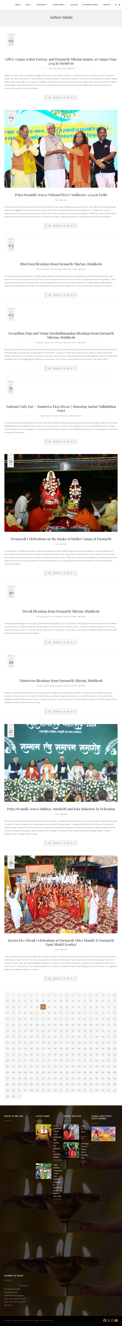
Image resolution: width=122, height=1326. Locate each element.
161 (61, 1043)
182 (73, 1049)
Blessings (39, 269)
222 (85, 1060)
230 (19, 1066)
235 (49, 1066)
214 (37, 1060)
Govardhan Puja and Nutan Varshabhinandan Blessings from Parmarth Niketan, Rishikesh (61, 335)
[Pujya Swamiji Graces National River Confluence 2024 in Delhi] (61, 149)
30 (73, 1001)
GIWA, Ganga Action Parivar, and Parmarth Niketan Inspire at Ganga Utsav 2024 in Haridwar (61, 61)
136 (25, 1037)
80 (31, 1019)
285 (7, 1084)
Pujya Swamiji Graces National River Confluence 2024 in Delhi (61, 194)
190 (7, 1054)
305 (13, 1090)
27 (55, 1001)
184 (85, 1049)
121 (49, 1031)
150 (108, 1037)
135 (19, 1037)
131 (108, 1031)
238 (67, 1066)
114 (7, 1031)
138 (37, 1037)
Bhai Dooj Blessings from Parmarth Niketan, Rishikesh (61, 264)
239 (73, 1066)
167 (97, 1043)
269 (25, 1078)
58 (13, 1013)
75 (114, 1013)
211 (19, 1060)
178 (49, 1049)
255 (55, 1072)
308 (31, 1090)
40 (19, 1007)
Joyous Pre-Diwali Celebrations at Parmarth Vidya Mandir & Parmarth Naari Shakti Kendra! (61, 942)
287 (19, 1084)
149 (103, 1037)
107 (79, 1025)
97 (19, 1025)
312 (55, 1090)
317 (85, 1090)
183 (79, 1049)
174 (25, 1049)
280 (91, 1078)
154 (19, 1043)
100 (37, 1025)
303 (114, 1084)
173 (19, 1049)
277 (73, 1078)
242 (91, 1066)
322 (114, 1090)
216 (49, 1060)
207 (108, 1054)
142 (61, 1037)
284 (114, 1078)
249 (19, 1072)
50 (79, 1007)
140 (49, 1037)
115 (13, 1031)
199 (61, 1054)
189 (114, 1049)
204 (91, 1054)
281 (97, 1078)
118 (31, 1031)
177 (43, 1049)
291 (43, 1084)
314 (67, 1090)
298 (85, 1084)
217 (55, 1060)
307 (25, 1090)
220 (73, 1060)
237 (61, 1066)
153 (13, 1043)
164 (79, 1043)
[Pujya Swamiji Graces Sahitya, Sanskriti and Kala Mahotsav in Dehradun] (61, 763)
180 (61, 1049)
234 (43, 1066)
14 (90, 995)
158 (43, 1043)
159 (49, 1043)
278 (79, 1078)
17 (108, 995)
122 (55, 1031)
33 (91, 1001)
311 (49, 1090)
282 (103, 1078)
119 (37, 1031)
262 (97, 1072)
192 (19, 1054)
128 (91, 1031)
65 (55, 1013)
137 (31, 1037)
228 (7, 1066)
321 (108, 1090)
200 (67, 1054)
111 (103, 1025)
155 (25, 1043)
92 (103, 1019)
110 (97, 1025)
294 (61, 1084)
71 (91, 1013)
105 (67, 1025)
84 (55, 1019)
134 (13, 1037)
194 (31, 1054)
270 (31, 1078)
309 (37, 1090)
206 (103, 1054)
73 (103, 1013)
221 (79, 1060)
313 (61, 1090)
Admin (72, 68)
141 (55, 1037)
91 (97, 1019)
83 (49, 1019)
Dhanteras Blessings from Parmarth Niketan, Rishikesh (61, 680)
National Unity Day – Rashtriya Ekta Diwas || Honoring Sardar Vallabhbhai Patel (61, 408)
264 (108, 1072)
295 (67, 1084)
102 (49, 1025)
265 (114, 1072)
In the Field (51, 68)
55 (108, 1007)
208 (114, 1054)
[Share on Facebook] (64, 97)
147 (91, 1037)
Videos (63, 68)
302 (108, 1084)
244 (103, 1066)
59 (19, 1013)
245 (108, 1066)
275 (61, 1078)
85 (61, 1019)
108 (85, 1025)
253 (43, 1072)
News (59, 68)
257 (67, 1072)
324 (13, 1096)
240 (79, 1066)
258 (73, 1072)
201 (73, 1054)
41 (25, 1007)
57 (7, 1013)
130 (103, 1031)
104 (61, 1025)
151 (114, 1037)
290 (37, 1084)
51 (85, 1007)
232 (31, 1066)
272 (43, 1078)
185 (91, 1049)
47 (61, 1007)
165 (85, 1043)
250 (25, 1072)
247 (7, 1072)
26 (49, 1001)
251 (31, 1072)
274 (55, 1078)
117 (25, 1031)
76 (7, 1019)
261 (91, 1072)
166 (91, 1043)
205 (97, 1054)
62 (37, 1013)
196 (43, 1054)
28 (61, 1001)
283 (108, 1078)
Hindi (52, 269)
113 (114, 1025)
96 (13, 1025)
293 (55, 1084)
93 (108, 1019)
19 (7, 1001)
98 (25, 1025)
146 (85, 1037)
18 (114, 995)
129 (97, 1031)
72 (97, 1013)
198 (55, 1054)
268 (19, 1078)
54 (103, 1007)
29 (67, 1001)
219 (67, 1060)
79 (25, 1019)
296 (73, 1084)
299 (91, 1084)
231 (25, 1066)
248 (13, 1072)
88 (79, 1019)
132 (114, 1031)
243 (97, 1066)
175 (31, 1049)
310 (43, 1090)
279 (85, 1078)
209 (7, 1060)
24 (37, 1001)
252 (37, 1072)
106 (73, 1025)
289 (31, 1084)
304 (7, 1090)
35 (103, 1001)
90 (91, 1019)
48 (67, 1007)
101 (43, 1025)
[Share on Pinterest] (74, 97)
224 (97, 1060)
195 (37, 1054)
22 (25, 1001)
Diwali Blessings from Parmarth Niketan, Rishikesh (61, 611)
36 (108, 1001)
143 (67, 1037)
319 (97, 1090)
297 (79, 1084)
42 (31, 1007)
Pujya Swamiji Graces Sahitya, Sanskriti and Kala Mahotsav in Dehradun (61, 809)
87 (73, 1019)
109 (91, 1025)
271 (37, 1078)
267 (13, 1078)
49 (73, 1007)
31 (79, 1001)
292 (49, 1084)
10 (67, 995)
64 (49, 1013)
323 (7, 1096)
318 (91, 1090)
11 (73, 995)
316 (79, 1090)
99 (31, 1025)
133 (7, 1037)
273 (49, 1078)
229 (13, 1066)
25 (43, 1001)
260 (85, 1072)
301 (103, 1084)
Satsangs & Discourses (63, 269)
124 (67, 1031)
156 (31, 1043)
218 (61, 1060)
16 (102, 995)
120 (43, 1031)
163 (73, 1043)
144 (73, 1037)
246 (114, 1066)
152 (7, 1043)
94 (114, 1019)
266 (7, 1078)
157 (37, 1043)
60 (25, 1013)
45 (49, 1007)
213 (31, 1060)
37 (114, 1001)
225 (103, 1060)
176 (37, 1049)
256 (61, 1072)
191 (13, 1054)
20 (13, 1001)
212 (25, 1060)
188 (108, 1049)
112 (108, 1025)
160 (55, 1043)
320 (103, 1090)
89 (85, 1019)
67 (67, 1013)
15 (96, 995)
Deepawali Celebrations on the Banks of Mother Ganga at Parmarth (61, 539)
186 (97, 1049)
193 (25, 1054)
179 (55, 1049)
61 (31, 1013)
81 (37, 1019)
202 (79, 1054)
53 (97, 1007)
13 (84, 995)
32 (85, 1001)
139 (43, 1037)
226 (108, 1060)
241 (85, 1066)
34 (97, 1001)
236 (55, 1066)
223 (91, 1060)
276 (67, 1078)
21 (19, 1001)
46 (55, 1007)
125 (73, 1031)
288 (25, 1084)
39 (13, 1007)
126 (79, 1031)
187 (103, 1049)
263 (103, 1072)
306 (19, 1090)
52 (91, 1007)
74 (108, 1013)
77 (13, 1019)
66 (61, 1013)
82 (43, 1019)
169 (108, 1043)
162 (67, 1043)
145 (79, 1037)
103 (55, 1025)
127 (85, 1031)
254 (49, 1072)
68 (73, 1013)
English (46, 269)
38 (7, 1007)
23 (31, 1001)
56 (114, 1007)
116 (19, 1031)
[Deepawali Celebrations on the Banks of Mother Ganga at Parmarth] (61, 493)
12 (78, 995)
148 (97, 1037)
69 (79, 1013)
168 (103, 1043)
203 (85, 1054)
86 (67, 1019)
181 (67, 1049)
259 (79, 1072)
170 (114, 1043)
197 (49, 1054)
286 (13, 1084)
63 (43, 1013)
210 (13, 1060)
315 (73, 1090)
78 (19, 1019)
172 (13, 1049)
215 (43, 1060)
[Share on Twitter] (68, 97)
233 (37, 1066)
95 (7, 1025)
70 (85, 1013)
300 (97, 1084)
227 (114, 1060)
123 (61, 1031)
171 (7, 1049)
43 (37, 1007)
